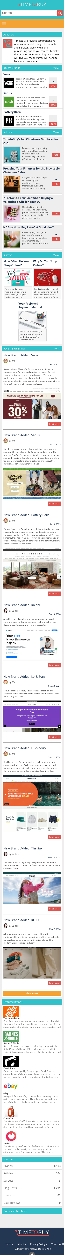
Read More (54, 423)
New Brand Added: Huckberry (24, 748)
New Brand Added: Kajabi (21, 605)
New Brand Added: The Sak (22, 848)
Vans (6, 74)
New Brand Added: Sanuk (21, 435)
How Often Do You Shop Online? (17, 263)
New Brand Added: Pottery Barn (26, 515)
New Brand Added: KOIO (21, 920)
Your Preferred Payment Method (30, 305)
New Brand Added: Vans (20, 355)
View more (32, 993)
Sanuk (7, 93)
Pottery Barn (12, 112)
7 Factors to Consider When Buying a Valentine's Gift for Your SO (28, 200)
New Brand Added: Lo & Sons (24, 676)
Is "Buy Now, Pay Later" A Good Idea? (28, 227)
